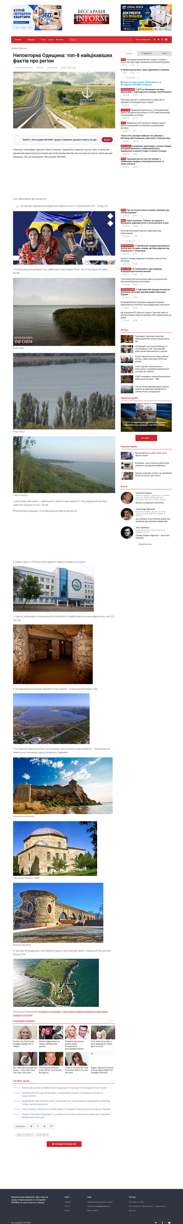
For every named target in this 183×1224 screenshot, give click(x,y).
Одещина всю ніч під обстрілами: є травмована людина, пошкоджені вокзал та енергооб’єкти (142, 161)
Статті (43, 40)
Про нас (132, 1210)
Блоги (51, 40)
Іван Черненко (142, 527)
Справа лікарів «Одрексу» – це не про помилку (153, 536)
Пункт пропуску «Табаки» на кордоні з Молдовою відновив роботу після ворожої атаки (144, 221)
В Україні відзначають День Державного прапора (145, 70)
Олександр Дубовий (145, 509)
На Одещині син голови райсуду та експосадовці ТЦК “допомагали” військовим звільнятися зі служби (151, 348)
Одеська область (25, 1135)
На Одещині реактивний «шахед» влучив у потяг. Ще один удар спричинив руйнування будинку (145, 60)
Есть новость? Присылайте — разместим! (147, 1206)
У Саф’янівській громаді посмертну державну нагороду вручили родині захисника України (145, 292)
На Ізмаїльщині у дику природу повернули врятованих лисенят (141, 270)
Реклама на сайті (136, 1202)
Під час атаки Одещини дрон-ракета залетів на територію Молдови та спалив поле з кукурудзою (152, 389)
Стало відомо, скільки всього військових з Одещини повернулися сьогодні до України (66, 1109)
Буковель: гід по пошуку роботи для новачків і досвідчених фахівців (152, 464)
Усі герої (145, 438)
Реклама (59, 40)
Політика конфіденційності (98, 1206)
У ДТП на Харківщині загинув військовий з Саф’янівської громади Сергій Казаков (146, 90)
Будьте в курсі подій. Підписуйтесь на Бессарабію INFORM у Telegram (141, 83)
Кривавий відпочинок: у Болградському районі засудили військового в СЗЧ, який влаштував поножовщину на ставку (145, 112)
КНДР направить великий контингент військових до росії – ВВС (152, 377)
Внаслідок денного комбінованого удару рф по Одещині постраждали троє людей (64, 1087)
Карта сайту (92, 1210)
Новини (68, 1202)
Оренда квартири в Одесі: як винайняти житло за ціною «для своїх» (153, 474)
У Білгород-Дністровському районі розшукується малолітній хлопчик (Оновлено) (144, 280)
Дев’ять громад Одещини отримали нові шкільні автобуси (143, 259)
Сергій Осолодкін (144, 493)
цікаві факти (42, 1135)
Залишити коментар (65, 1144)
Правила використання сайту (100, 1202)
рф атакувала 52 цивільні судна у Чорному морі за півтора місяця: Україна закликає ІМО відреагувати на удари (146, 315)
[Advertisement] (64, 178)
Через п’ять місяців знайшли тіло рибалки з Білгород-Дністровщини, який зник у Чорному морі (145, 136)
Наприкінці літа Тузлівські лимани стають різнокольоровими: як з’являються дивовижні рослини (143, 125)
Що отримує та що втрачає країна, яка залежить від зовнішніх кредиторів (153, 520)
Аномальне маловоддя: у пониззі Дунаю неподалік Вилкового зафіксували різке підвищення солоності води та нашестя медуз (146, 148)
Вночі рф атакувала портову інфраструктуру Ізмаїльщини (141, 232)
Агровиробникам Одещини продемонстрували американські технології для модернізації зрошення (145, 303)
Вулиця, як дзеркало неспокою (150, 503)
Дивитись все (145, 544)
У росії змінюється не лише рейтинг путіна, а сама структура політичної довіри (152, 359)
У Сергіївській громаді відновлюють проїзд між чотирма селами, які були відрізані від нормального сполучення (145, 248)
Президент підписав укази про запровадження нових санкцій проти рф (152, 338)
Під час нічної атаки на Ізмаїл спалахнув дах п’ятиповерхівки (145, 211)
